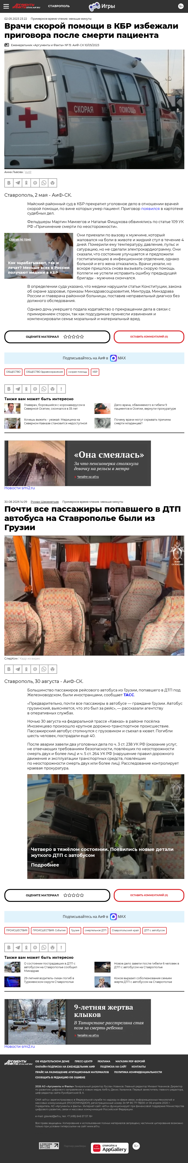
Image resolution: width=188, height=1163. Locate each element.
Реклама (104, 1061)
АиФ (28, 172)
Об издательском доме (52, 1061)
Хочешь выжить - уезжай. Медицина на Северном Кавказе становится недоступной (55, 421)
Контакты (139, 1066)
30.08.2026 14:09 (15, 501)
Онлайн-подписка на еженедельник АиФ (65, 1066)
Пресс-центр (83, 1061)
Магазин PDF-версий (130, 1061)
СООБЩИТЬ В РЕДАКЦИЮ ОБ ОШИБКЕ (60, 1077)
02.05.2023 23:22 (15, 18)
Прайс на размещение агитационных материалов (72, 1072)
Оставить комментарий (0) (149, 336)
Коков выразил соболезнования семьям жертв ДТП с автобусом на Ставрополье (143, 980)
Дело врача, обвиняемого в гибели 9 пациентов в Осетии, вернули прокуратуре (145, 406)
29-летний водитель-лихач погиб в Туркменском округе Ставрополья (49, 980)
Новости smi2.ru (19, 488)
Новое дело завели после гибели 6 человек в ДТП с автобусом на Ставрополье (146, 965)
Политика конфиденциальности (138, 1072)
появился (150, 209)
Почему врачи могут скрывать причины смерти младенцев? (142, 421)
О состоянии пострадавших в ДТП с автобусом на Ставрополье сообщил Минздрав (50, 967)
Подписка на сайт (113, 1066)
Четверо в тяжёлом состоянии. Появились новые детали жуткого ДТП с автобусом (102, 852)
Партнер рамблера (75, 1146)
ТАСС (129, 695)
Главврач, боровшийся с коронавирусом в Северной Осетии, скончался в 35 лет (54, 406)
